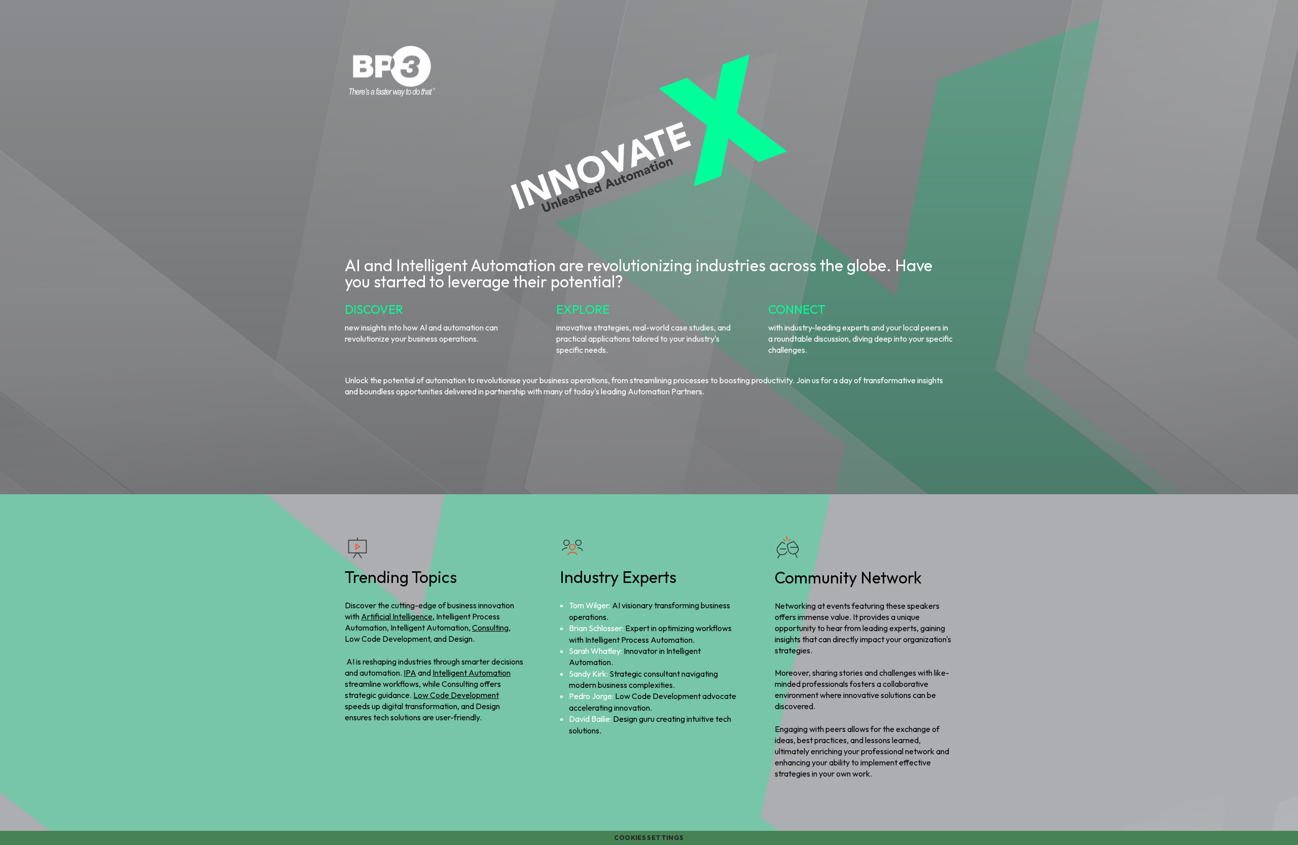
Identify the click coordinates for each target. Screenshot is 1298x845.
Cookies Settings (648, 837)
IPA (410, 673)
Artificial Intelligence (396, 616)
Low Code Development (456, 695)
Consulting (490, 627)
